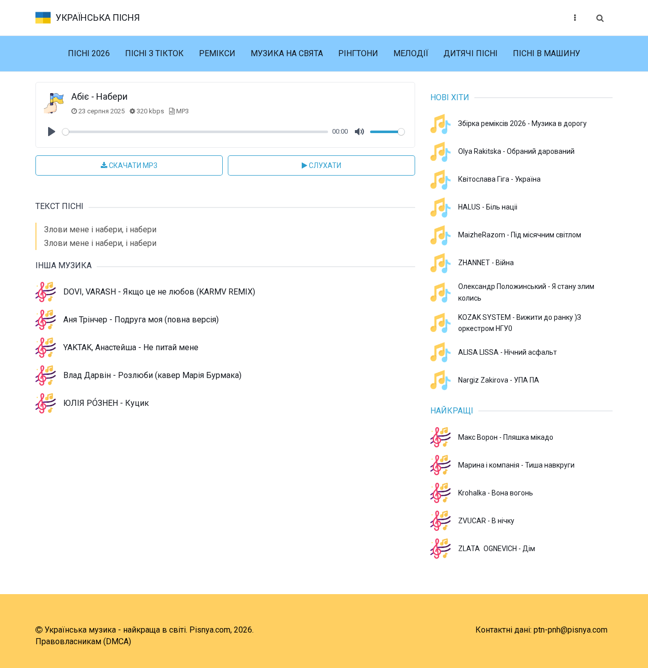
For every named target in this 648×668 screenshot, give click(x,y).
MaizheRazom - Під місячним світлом (519, 235)
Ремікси (217, 53)
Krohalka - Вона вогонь (495, 493)
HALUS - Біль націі (487, 207)
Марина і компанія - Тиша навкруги (516, 465)
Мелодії (410, 53)
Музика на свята (287, 53)
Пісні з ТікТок (154, 53)
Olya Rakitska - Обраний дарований (516, 151)
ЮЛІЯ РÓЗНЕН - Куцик (106, 403)
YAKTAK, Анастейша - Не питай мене (130, 347)
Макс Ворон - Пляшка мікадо (505, 437)
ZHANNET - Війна (486, 263)
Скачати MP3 (132, 165)
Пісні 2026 (89, 53)
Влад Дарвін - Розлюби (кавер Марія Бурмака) (152, 375)
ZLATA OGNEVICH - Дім (496, 549)
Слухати (324, 165)
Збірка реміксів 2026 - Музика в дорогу (522, 123)
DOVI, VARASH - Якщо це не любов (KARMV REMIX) (159, 292)
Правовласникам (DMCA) (83, 641)
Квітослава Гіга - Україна (499, 179)
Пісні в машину (546, 53)
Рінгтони (358, 53)
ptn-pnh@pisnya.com (571, 630)
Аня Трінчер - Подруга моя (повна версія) (141, 319)
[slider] (195, 132)
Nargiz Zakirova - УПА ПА (498, 380)
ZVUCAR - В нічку (486, 521)
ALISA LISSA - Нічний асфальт (507, 352)
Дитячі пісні (470, 53)
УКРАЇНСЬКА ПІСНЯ (98, 17)
